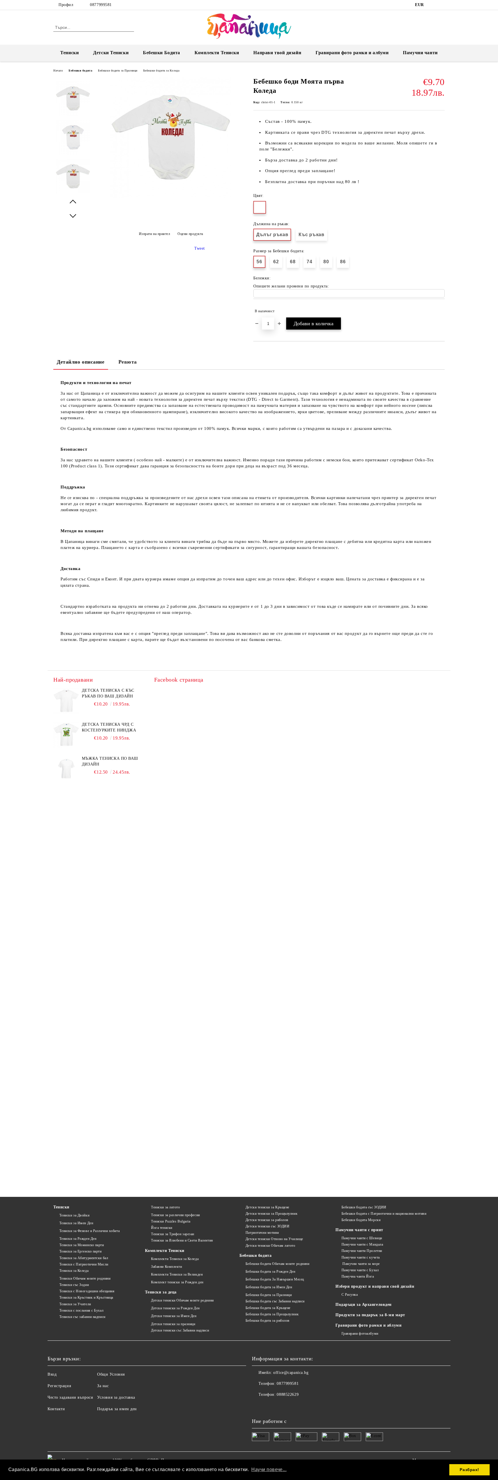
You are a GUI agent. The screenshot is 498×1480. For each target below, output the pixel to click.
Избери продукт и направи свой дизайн (374, 1286)
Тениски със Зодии (74, 1285)
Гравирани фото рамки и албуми (352, 52)
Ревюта (127, 362)
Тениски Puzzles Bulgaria (170, 1221)
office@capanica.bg (290, 1372)
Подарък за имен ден (117, 1409)
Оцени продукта (190, 234)
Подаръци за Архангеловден (363, 1304)
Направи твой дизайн (277, 52)
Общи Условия (111, 1374)
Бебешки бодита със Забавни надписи (275, 1301)
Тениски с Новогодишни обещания (86, 1291)
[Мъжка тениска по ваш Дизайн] (66, 769)
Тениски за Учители (75, 1304)
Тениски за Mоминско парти (81, 1245)
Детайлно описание (81, 362)
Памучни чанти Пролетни (362, 1251)
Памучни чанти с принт (359, 1230)
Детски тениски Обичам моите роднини (182, 1300)
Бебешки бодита (80, 70)
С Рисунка (350, 1295)
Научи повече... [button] (268, 1469)
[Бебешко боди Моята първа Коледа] (170, 196)
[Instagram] (441, 5)
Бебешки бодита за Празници (117, 70)
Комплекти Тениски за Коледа (175, 1259)
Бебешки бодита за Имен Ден (269, 1287)
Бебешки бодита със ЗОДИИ (364, 1207)
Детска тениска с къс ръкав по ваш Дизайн (108, 693)
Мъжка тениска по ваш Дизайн (110, 761)
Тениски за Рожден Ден (77, 1239)
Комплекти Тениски (217, 52)
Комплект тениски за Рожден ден (177, 1282)
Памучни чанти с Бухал (360, 1270)
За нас (103, 1386)
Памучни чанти (420, 52)
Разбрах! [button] (469, 1469)
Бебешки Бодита (161, 52)
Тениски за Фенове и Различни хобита (89, 1231)
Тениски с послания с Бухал (81, 1310)
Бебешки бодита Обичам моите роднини (277, 1264)
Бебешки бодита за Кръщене (268, 1308)
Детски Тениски (111, 52)
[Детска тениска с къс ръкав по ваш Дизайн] (66, 701)
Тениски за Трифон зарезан (172, 1234)
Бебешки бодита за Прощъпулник (272, 1314)
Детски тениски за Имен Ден (173, 1316)
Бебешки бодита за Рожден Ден (270, 1272)
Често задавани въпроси (70, 1397)
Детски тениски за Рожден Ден (175, 1308)
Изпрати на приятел (154, 234)
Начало (58, 70)
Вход (52, 1374)
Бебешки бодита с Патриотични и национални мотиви (384, 1214)
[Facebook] (433, 5)
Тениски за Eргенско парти (80, 1251)
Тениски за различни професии (175, 1215)
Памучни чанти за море (361, 1264)
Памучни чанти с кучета (361, 1257)
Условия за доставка (116, 1397)
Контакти (56, 1409)
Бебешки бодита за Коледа (161, 70)
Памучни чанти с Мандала (362, 1244)
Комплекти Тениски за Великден (177, 1274)
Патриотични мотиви (262, 1233)
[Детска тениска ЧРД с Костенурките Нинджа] (66, 735)
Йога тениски (161, 1228)
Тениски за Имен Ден (76, 1223)
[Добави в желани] (440, 311)
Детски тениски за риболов (267, 1220)
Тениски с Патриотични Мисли (83, 1264)
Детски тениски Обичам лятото (270, 1246)
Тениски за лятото (165, 1207)
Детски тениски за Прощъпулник (271, 1214)
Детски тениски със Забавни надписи (180, 1330)
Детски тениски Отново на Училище (274, 1239)
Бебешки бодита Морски (361, 1220)
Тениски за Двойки (74, 1215)
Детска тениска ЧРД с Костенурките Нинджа (109, 727)
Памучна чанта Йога (358, 1276)
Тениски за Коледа (73, 1271)
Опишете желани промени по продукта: (291, 286)
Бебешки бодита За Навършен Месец (275, 1279)
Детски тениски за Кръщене (267, 1207)
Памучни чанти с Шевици (362, 1238)
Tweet (199, 248)
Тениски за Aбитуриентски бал (83, 1258)
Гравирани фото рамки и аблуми (368, 1325)
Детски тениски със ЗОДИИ (267, 1226)
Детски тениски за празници (173, 1324)
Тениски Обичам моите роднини (84, 1278)
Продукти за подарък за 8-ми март (370, 1315)
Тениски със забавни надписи (82, 1317)
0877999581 (101, 5)
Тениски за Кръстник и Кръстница (86, 1297)
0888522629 (288, 1394)
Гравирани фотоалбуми (360, 1334)
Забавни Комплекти (166, 1267)
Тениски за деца (160, 1292)
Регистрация (59, 1386)
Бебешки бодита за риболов (268, 1321)
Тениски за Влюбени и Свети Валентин (182, 1240)
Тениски (69, 52)
